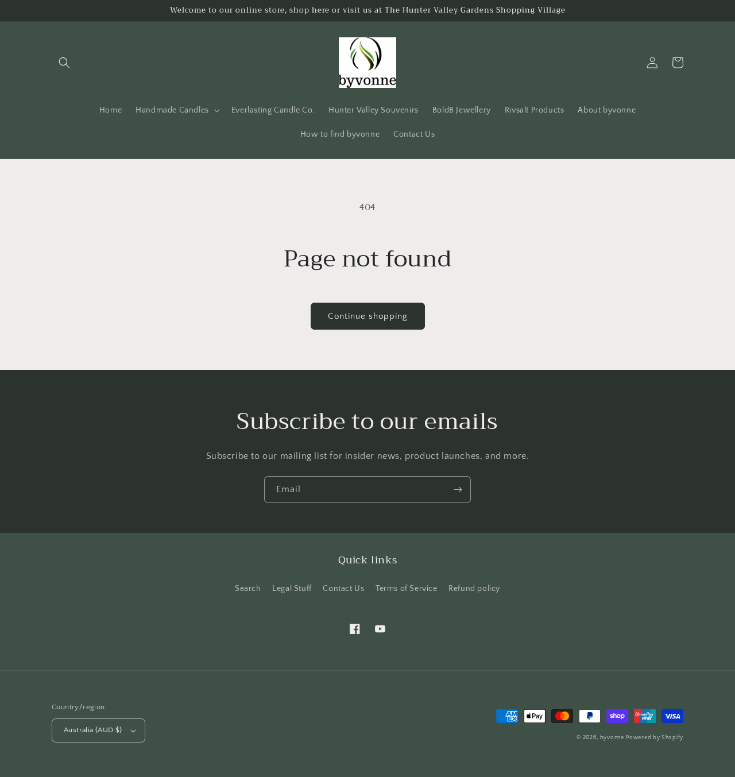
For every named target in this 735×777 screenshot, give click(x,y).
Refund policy (474, 588)
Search (248, 588)
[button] (64, 62)
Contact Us (343, 588)
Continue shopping (368, 316)
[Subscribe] (457, 489)
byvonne (612, 738)
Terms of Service (407, 588)
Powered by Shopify (654, 738)
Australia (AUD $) (93, 730)
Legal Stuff (292, 588)
